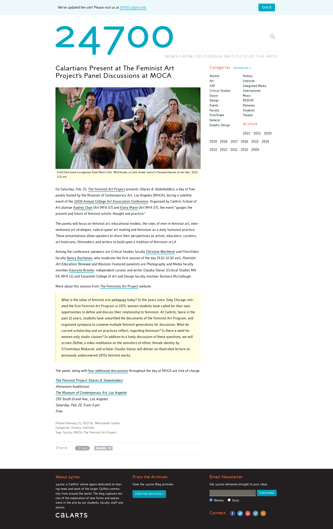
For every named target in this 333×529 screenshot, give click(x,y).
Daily (235, 500)
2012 (223, 149)
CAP (212, 86)
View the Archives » (149, 494)
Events (214, 105)
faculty (67, 432)
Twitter (240, 513)
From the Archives (150, 477)
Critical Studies (220, 90)
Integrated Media (254, 86)
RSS (263, 513)
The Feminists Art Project (119, 286)
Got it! (266, 7)
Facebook (232, 513)
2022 (246, 133)
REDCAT (248, 100)
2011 (233, 149)
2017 (234, 141)
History (76, 427)
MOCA (78, 432)
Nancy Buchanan (79, 258)
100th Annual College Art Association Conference (111, 201)
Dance (214, 95)
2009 (255, 149)
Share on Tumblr (103, 448)
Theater (248, 115)
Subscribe (266, 493)
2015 (254, 141)
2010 (244, 149)
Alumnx (214, 76)
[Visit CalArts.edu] (71, 517)
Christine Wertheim (160, 251)
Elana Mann (129, 207)
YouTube (247, 513)
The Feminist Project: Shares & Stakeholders (89, 380)
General (215, 120)
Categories (230, 67)
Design (214, 100)
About (68, 477)
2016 (244, 141)
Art (212, 81)
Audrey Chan (82, 207)
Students (249, 110)
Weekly (219, 500)
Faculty (214, 110)
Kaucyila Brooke (81, 270)
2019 (213, 141)
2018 (223, 141)
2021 (257, 133)
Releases (249, 105)
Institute (88, 427)
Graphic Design (220, 125)
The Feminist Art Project (106, 189)
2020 (268, 133)
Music (247, 95)
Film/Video (217, 115)
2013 (213, 149)
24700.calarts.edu (133, 7)
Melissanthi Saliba (107, 423)
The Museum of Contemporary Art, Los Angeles (91, 392)
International (252, 90)
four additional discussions (108, 371)
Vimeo (255, 513)
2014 (265, 141)
